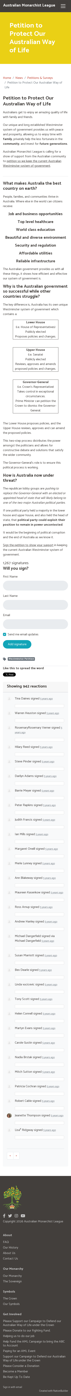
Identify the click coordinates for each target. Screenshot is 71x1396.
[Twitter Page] (10, 1216)
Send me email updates (23, 634)
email (19, 1387)
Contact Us (10, 1258)
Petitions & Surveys (40, 78)
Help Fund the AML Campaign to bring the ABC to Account (34, 1343)
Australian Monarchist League (29, 5)
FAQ (6, 1242)
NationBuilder (60, 1391)
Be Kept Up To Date (16, 1377)
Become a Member (15, 1371)
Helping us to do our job (19, 1336)
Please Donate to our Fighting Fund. (26, 1330)
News (19, 78)
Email (6, 615)
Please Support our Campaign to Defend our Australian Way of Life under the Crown (32, 1323)
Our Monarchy (12, 1276)
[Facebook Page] (4, 1216)
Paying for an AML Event (19, 1351)
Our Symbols (11, 1304)
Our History (10, 1247)
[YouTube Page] (23, 1216)
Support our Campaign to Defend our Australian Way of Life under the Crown (34, 1358)
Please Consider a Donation (21, 1366)
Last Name (10, 596)
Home (7, 78)
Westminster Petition (21, 659)
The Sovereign (12, 1281)
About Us (9, 1253)
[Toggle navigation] (63, 6)
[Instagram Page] (16, 1216)
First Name (10, 576)
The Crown (10, 1298)
